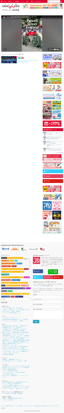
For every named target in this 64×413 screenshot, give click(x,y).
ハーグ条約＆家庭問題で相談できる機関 (20, 340)
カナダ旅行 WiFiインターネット (9, 361)
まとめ (12, 296)
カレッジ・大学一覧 (6, 383)
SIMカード (20, 361)
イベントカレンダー (37, 1)
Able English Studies (6, 280)
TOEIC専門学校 (16, 383)
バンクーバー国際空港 (24, 367)
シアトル (4, 377)
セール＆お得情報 (5, 296)
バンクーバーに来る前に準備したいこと (11, 312)
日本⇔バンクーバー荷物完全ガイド (21, 351)
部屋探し (4, 398)
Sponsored (4, 291)
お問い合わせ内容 (37, 304)
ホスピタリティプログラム (8, 388)
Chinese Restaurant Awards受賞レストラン (12, 319)
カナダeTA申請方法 (20, 372)
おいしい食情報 (25, 285)
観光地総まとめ (23, 341)
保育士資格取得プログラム (22, 382)
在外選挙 (26, 335)
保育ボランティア (20, 388)
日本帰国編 (19, 393)
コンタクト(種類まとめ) (22, 349)
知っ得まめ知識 (5, 274)
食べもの (27, 309)
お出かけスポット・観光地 (8, 311)
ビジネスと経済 (5, 260)
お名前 (35, 294)
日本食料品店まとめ (6, 335)
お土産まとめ (19, 327)
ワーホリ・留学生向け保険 (18, 330)
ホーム (2, 405)
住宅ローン (20, 398)
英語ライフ (19, 263)
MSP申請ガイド (24, 325)
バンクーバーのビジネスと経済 (8, 263)
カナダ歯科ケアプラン (7, 329)
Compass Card (5, 345)
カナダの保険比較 (6, 330)
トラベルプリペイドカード (8, 372)
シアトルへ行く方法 (15, 366)
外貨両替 (22, 348)
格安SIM (18, 337)
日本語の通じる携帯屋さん (8, 354)
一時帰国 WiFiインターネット (14, 359)
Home (5, 1)
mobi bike (4, 348)
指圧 (26, 388)
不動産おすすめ (19, 296)
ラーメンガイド (5, 317)
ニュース (10, 291)
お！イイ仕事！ (25, 293)
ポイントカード (14, 345)
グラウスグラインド (12, 367)
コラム (11, 260)
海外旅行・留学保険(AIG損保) (9, 343)
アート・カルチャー (6, 266)
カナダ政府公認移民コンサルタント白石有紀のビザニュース (14, 282)
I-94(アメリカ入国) (25, 366)
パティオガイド (14, 320)
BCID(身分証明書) (24, 332)
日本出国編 (13, 393)
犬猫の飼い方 (16, 325)
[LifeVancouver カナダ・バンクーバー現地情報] (10, 11)
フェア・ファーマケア (18, 335)
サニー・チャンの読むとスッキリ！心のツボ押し (12, 269)
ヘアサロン (4, 352)
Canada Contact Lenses (13, 348)
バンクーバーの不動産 (7, 399)
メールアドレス (37, 299)
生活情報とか (17, 1)
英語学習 (18, 311)
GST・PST (15, 352)
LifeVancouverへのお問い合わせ (40, 405)
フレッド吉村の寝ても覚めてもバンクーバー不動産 (12, 271)
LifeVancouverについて (10, 405)
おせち (12, 317)
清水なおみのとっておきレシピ (13, 285)
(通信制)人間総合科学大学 (8, 382)
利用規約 (44, 285)
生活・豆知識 (19, 308)
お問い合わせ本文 (37, 309)
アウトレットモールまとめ (18, 333)
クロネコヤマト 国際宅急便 (12, 341)
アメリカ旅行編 (5, 373)
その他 (27, 1)
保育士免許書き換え (23, 346)
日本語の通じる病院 (6, 325)
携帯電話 (4, 359)
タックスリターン (25, 337)
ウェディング (5, 349)
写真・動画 (4, 257)
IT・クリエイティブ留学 (23, 386)
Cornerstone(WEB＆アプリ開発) (9, 386)
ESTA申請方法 (5, 366)
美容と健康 (26, 277)
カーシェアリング (24, 375)
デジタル (14, 266)
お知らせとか (10, 1)
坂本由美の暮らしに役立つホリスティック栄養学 (12, 277)
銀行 (10, 352)
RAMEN (21, 320)
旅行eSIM (4, 367)
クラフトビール (5, 320)
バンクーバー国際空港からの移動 (9, 370)
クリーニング (13, 349)
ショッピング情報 (20, 309)
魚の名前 (25, 319)
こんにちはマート (23, 329)
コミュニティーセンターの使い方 (9, 346)
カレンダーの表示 (59, 152)
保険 (3, 341)
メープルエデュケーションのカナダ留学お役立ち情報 (13, 288)
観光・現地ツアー (16, 280)
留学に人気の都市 (6, 333)
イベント (28, 288)
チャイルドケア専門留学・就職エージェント (12, 385)
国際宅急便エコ (5, 340)
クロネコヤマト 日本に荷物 (8, 337)
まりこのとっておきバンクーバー (15, 257)
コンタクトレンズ (6, 338)
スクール (26, 269)
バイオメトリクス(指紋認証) (18, 338)
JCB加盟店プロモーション (8, 327)
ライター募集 (19, 405)
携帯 (25, 361)
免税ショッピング (6, 332)
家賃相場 (16, 329)
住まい (3, 285)
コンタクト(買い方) (6, 351)
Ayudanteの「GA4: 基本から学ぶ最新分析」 (11, 293)
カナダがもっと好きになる (8, 309)
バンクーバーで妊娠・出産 (8, 308)
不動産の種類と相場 (12, 398)
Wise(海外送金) (15, 332)
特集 (32, 1)
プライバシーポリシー (54, 405)
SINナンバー (20, 343)
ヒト (23, 1)
